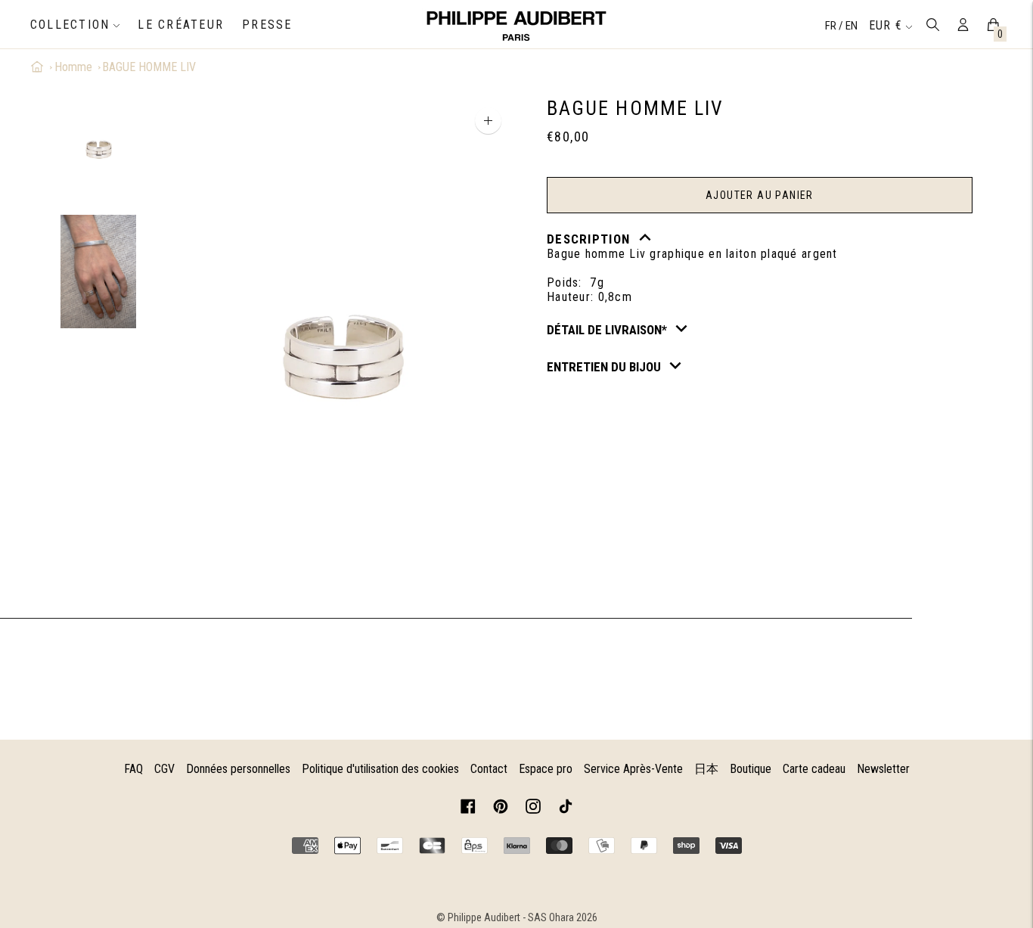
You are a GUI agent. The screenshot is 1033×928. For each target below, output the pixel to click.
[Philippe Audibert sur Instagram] (533, 809)
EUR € (885, 25)
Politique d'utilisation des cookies (380, 769)
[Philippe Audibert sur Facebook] (468, 809)
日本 (706, 769)
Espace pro (545, 769)
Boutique (750, 769)
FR (832, 26)
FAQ (133, 769)
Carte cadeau (814, 769)
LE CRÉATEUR (181, 24)
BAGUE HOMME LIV (149, 67)
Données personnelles (238, 769)
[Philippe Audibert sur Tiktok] (565, 809)
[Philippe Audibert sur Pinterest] (500, 809)
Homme (73, 67)
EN (851, 26)
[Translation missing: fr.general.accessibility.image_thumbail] (98, 149)
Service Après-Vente (633, 769)
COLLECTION (70, 24)
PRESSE (267, 24)
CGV (164, 769)
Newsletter (883, 769)
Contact (488, 769)
